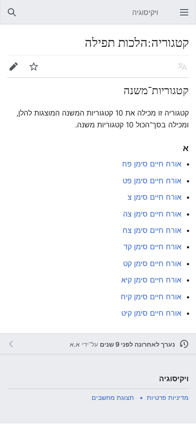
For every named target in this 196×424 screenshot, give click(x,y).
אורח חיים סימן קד (152, 246)
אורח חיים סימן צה (152, 213)
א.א (75, 344)
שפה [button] (179, 71)
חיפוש (9, 16)
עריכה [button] (11, 71)
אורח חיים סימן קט (152, 263)
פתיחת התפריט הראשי (181, 16)
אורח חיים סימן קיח (151, 296)
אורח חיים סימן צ (154, 197)
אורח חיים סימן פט (152, 180)
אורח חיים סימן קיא (151, 279)
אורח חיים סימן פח (151, 163)
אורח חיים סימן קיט (151, 313)
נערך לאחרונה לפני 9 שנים (137, 344)
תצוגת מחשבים (113, 397)
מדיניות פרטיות (168, 397)
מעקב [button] (31, 71)
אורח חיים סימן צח (152, 230)
